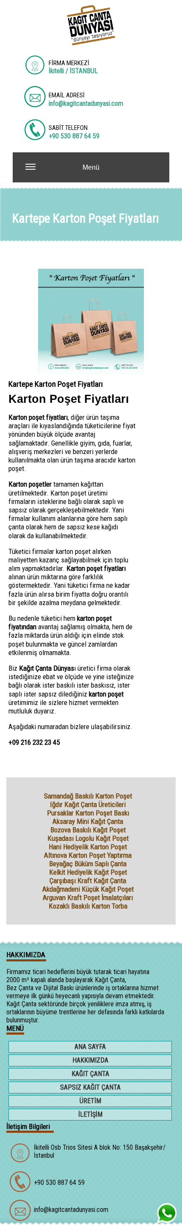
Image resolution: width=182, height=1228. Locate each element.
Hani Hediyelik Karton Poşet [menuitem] (88, 847)
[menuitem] (91, 1048)
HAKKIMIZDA (90, 1060)
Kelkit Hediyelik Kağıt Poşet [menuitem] (88, 872)
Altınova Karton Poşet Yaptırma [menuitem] (88, 855)
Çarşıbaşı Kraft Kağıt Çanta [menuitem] (88, 880)
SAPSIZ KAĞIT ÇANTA (90, 1087)
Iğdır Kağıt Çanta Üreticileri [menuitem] (88, 804)
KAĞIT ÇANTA (90, 1074)
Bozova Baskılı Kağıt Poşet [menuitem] (88, 830)
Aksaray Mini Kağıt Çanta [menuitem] (87, 821)
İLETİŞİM (90, 1114)
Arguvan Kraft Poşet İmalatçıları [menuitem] (88, 897)
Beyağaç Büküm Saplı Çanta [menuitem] (88, 864)
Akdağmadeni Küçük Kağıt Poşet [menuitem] (88, 889)
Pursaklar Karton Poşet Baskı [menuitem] (88, 813)
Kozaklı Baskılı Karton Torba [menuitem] (88, 906)
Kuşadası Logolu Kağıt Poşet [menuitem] (88, 838)
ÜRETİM (90, 1101)
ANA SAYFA (90, 1047)
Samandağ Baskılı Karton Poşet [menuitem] (88, 796)
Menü (91, 167)
